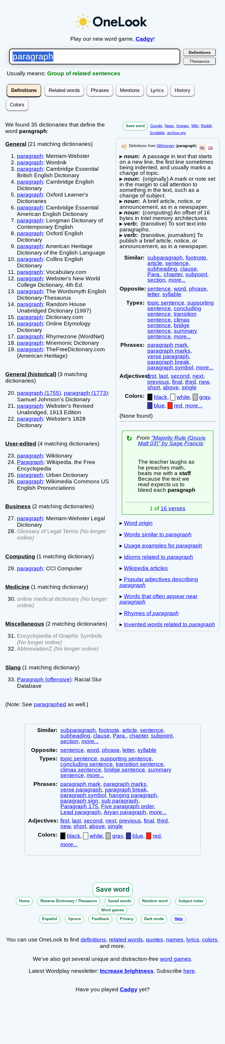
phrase (198, 289)
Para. (154, 274)
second (180, 376)
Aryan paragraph (125, 812)
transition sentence (139, 764)
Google (156, 126)
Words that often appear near (158, 599)
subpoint (196, 274)
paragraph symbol (170, 367)
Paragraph (30, 462)
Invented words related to (169, 624)
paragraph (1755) (39, 393)
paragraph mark (167, 345)
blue (159, 405)
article (154, 263)
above (171, 387)
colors (209, 939)
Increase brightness (127, 971)
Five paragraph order (127, 806)
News (169, 126)
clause (188, 269)
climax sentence (168, 322)
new (204, 382)
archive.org (176, 133)
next (197, 376)
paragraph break (168, 362)
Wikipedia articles (146, 568)
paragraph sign (79, 801)
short (153, 387)
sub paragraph (119, 801)
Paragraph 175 (79, 806)
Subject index (190, 901)
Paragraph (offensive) (44, 679)
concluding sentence (86, 764)
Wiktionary (166, 146)
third (190, 382)
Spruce (74, 919)
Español (49, 919)
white (183, 397)
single (189, 387)
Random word (155, 901)
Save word (135, 126)
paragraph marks (168, 351)
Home (24, 901)
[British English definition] (210, 148)
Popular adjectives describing (159, 582)
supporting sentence (126, 758)
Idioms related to (158, 557)
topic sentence (165, 303)
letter (153, 294)
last (163, 376)
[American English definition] (202, 148)
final (177, 382)
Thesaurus (199, 61)
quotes (154, 939)
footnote (196, 258)
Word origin (138, 523)
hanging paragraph (133, 795)
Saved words (119, 901)
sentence (177, 263)
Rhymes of (151, 613)
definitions (93, 939)
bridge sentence (168, 328)
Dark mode (154, 919)
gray (204, 397)
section (156, 280)
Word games (112, 910)
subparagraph (165, 258)
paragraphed (50, 704)
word (180, 289)
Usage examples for (163, 546)
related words (126, 939)
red (178, 405)
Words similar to (158, 534)
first (151, 376)
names (174, 939)
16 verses (173, 508)
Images (182, 126)
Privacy (126, 919)
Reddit (206, 126)
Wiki (195, 126)
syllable (171, 294)
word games (175, 959)
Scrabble (157, 133)
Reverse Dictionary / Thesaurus (68, 901)
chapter (173, 274)
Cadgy (144, 39)
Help (179, 919)
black (160, 397)
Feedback (100, 919)
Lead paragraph (80, 812)
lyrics (192, 939)
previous (158, 382)
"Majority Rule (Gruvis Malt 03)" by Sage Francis (172, 440)
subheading (162, 269)
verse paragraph (168, 356)
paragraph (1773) (86, 393)
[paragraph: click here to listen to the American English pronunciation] (123, 148)
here (189, 971)
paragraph (30, 156)
